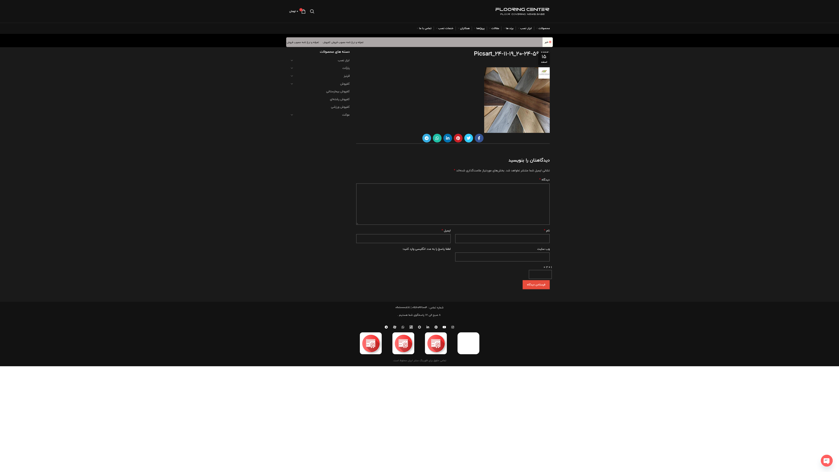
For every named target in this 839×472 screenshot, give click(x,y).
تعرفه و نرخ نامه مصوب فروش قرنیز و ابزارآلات (302, 42)
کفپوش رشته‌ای (340, 99)
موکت (346, 114)
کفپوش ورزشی (340, 106)
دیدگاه (544, 179)
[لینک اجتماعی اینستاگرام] (452, 327)
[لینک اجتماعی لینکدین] (447, 138)
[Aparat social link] (394, 327)
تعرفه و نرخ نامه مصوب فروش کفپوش (350, 42)
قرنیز (347, 75)
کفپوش (345, 83)
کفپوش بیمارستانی (338, 91)
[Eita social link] (411, 327)
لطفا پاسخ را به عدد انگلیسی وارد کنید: (426, 248)
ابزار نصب (344, 60)
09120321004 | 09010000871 (411, 307)
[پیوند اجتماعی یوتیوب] (444, 327)
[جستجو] (312, 11)
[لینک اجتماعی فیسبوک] (479, 138)
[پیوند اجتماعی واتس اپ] (437, 138)
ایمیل (446, 230)
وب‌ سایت (543, 248)
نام (547, 230)
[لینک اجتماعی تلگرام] (426, 138)
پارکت (346, 68)
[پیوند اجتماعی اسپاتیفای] (419, 327)
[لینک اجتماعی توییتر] (468, 138)
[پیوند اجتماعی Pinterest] (458, 138)
